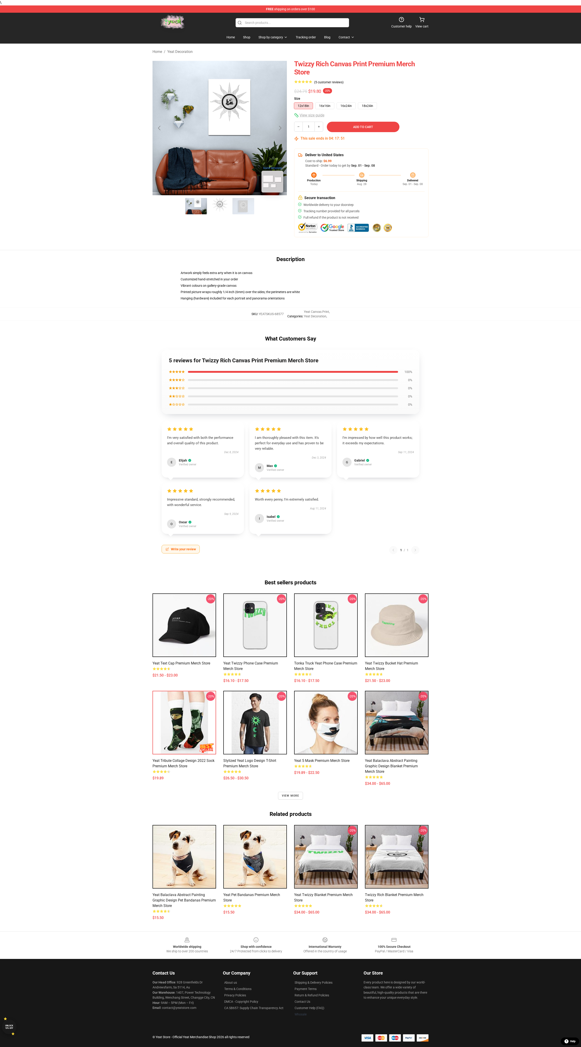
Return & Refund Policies (312, 995)
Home (157, 51)
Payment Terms (306, 989)
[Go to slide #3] (243, 206)
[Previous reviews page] (393, 550)
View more (290, 795)
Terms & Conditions (237, 989)
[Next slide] (280, 128)
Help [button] (573, 1041)
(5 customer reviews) (329, 82)
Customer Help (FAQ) (309, 1008)
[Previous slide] (159, 128)
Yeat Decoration (180, 51)
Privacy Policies (235, 995)
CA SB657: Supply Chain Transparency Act (253, 1008)
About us (230, 982)
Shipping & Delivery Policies (313, 982)
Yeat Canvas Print (316, 312)
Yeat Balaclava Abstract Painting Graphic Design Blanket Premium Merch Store (391, 766)
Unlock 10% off (9, 1027)
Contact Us (302, 1001)
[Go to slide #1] (196, 206)
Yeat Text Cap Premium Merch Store (181, 663)
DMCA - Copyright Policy (241, 1001)
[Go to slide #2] (220, 206)
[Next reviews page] (415, 550)
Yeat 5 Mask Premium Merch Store (322, 760)
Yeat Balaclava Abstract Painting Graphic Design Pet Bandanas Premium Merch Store (184, 900)
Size (297, 98)
